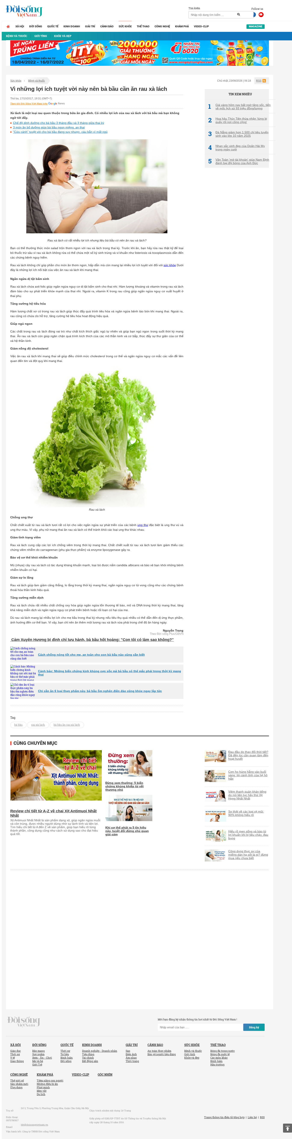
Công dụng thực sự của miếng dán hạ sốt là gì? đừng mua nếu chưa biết (248, 854)
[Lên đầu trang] (287, 1128)
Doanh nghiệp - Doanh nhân (99, 1050)
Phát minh (43, 1087)
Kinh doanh (71, 26)
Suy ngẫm (38, 1054)
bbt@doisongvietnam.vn (34, 1124)
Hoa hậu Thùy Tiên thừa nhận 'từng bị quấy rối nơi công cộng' (237, 120)
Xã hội (19, 26)
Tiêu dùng (88, 1054)
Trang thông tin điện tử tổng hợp (224, 1117)
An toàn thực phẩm (159, 1050)
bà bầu (18, 724)
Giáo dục (15, 1050)
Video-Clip (201, 26)
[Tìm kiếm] (238, 14)
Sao (128, 1050)
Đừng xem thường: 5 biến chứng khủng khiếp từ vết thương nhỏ (124, 786)
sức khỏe (170, 265)
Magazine (255, 26)
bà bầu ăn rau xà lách (67, 724)
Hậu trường (217, 1064)
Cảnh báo (107, 26)
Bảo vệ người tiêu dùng (161, 1054)
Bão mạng (38, 1050)
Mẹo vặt (41, 1090)
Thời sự (15, 1054)
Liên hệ (252, 1117)
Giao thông (17, 1061)
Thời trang (132, 1061)
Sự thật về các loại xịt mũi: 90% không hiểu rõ (246, 813)
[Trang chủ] (8, 26)
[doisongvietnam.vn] (23, 1021)
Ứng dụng (16, 1087)
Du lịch (41, 1094)
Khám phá (182, 26)
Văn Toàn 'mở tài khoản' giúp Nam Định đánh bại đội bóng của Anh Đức (238, 161)
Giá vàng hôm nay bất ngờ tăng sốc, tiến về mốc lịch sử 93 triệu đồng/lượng (239, 106)
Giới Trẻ (37, 1064)
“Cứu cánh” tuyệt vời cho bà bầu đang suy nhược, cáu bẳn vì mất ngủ (60, 132)
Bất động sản (90, 1061)
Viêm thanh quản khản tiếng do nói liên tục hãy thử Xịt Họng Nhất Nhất (247, 795)
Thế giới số (17, 1080)
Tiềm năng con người (50, 1080)
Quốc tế (52, 26)
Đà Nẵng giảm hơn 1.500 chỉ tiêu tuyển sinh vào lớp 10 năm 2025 (238, 134)
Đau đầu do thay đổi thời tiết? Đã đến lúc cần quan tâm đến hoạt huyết (248, 755)
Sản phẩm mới (19, 1084)
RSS (258, 80)
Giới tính (189, 1054)
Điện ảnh (131, 1054)
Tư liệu (64, 1054)
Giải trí (90, 26)
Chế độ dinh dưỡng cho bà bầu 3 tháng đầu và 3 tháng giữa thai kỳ (58, 123)
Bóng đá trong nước (222, 1050)
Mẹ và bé (37, 1061)
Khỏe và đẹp (191, 1057)
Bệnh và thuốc (36, 80)
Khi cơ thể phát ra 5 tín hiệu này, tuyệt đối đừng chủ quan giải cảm (127, 831)
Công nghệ (162, 26)
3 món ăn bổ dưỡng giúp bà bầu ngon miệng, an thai (49, 127)
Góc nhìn (105, 1075)
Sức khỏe (125, 26)
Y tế (12, 1057)
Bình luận (66, 1057)
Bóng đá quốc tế (220, 1054)
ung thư (142, 525)
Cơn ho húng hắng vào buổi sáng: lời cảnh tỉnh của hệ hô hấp (247, 775)
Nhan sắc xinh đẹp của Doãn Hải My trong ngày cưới (236, 147)
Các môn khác (219, 1057)
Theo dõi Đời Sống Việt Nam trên (28, 103)
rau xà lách (38, 724)
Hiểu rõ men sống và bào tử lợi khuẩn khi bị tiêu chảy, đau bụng (248, 835)
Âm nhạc (131, 1057)
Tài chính (88, 1057)
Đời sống (35, 26)
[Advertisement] (237, 242)
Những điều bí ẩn (47, 1084)
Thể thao (143, 26)
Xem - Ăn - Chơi (42, 1057)
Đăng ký (254, 1027)
